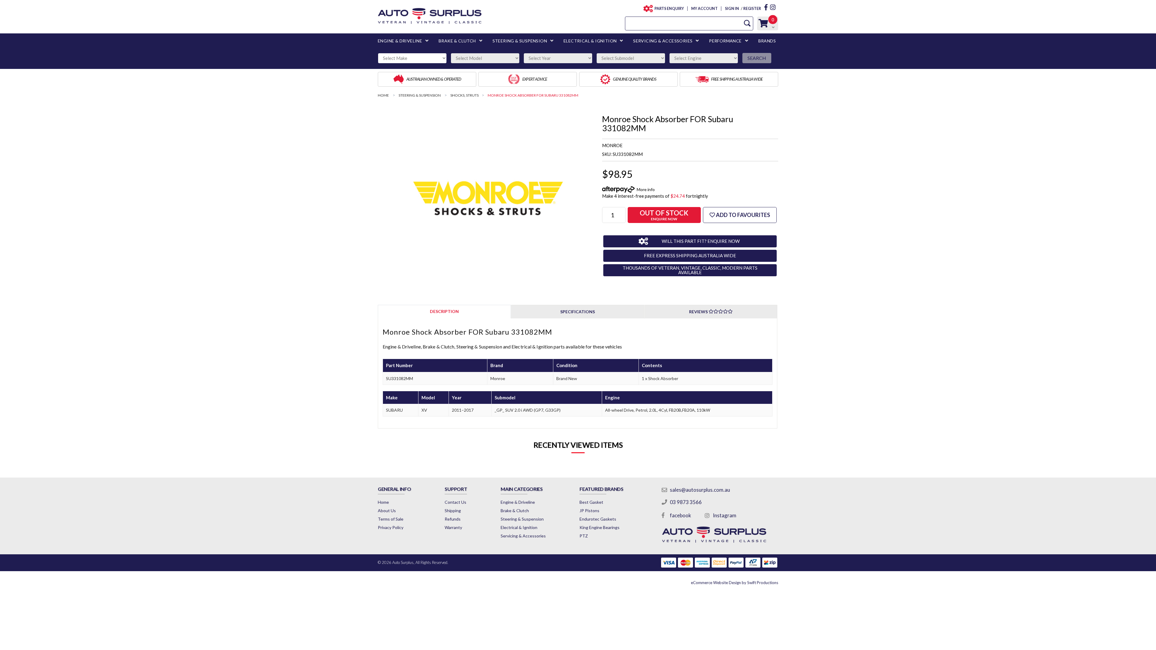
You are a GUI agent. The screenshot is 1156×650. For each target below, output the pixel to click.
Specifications (577, 311)
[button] (740, 215)
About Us (387, 510)
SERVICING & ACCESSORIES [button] (662, 40)
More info (646, 189)
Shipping (453, 510)
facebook (680, 515)
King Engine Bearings (600, 527)
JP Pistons (589, 510)
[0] (763, 24)
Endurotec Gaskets (598, 519)
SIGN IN (732, 8)
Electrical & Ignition (519, 527)
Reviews (699, 311)
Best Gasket (591, 502)
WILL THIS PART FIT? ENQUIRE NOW (701, 241)
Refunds (453, 519)
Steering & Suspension (522, 519)
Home (383, 502)
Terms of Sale (390, 519)
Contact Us (455, 502)
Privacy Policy (390, 527)
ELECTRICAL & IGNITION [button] (590, 40)
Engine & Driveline (518, 502)
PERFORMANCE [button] (725, 40)
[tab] (444, 311)
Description (444, 311)
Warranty (453, 527)
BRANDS (767, 40)
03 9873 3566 (686, 502)
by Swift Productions (734, 582)
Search (756, 58)
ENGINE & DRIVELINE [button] (400, 40)
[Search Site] (747, 23)
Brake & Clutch (515, 510)
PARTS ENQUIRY (669, 8)
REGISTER (752, 8)
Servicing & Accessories (523, 535)
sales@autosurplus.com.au (700, 490)
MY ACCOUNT (704, 8)
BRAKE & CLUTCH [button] (457, 40)
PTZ (584, 535)
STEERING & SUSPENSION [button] (520, 40)
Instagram (724, 515)
